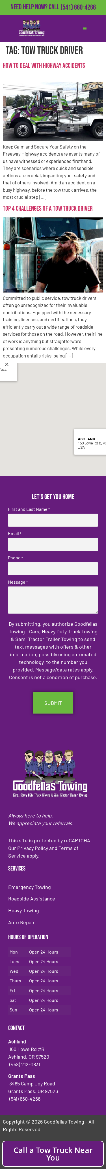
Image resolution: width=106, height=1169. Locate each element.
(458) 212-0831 (78, 16)
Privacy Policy (32, 848)
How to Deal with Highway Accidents (44, 66)
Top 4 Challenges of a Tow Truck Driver (48, 208)
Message (18, 582)
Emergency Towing (29, 887)
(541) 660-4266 (78, 7)
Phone (15, 557)
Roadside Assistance (31, 898)
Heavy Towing (23, 910)
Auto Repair (21, 922)
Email (14, 533)
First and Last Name (29, 509)
